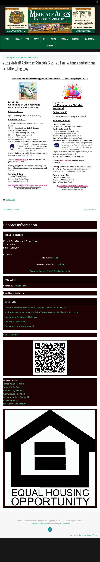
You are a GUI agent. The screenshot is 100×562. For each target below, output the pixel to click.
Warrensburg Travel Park (14, 394)
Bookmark (10, 200)
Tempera (82, 535)
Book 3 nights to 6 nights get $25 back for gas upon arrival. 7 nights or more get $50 (41, 312)
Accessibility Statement (39, 524)
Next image (89, 210)
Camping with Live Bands (16, 321)
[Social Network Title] (97, 2)
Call (56, 258)
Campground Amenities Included (19, 326)
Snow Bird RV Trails (11, 387)
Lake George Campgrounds (15, 404)
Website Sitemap (10, 400)
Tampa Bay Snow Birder (13, 384)
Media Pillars (20, 286)
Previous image (12, 210)
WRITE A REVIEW (10, 335)
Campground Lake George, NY (16, 397)
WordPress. (92, 535)
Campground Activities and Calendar (21, 57)
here (62, 264)
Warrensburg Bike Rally (13, 390)
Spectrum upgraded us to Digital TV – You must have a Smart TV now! (35, 308)
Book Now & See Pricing (13, 293)
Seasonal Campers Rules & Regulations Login (50, 271)
